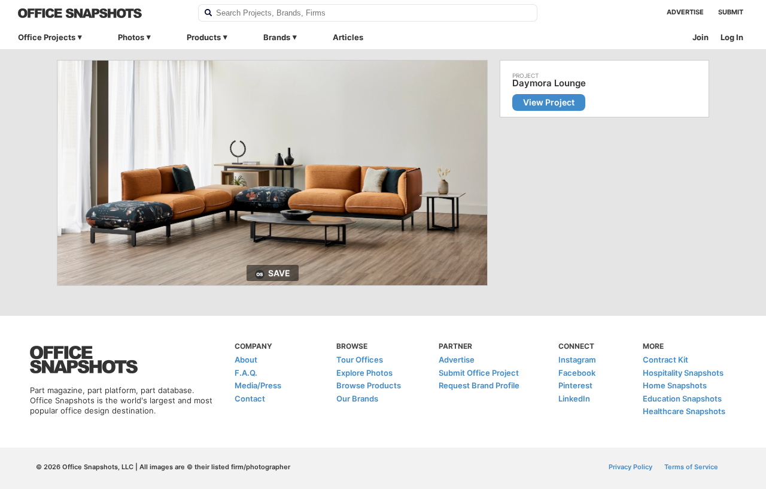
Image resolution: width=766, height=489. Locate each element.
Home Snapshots (675, 385)
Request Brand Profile (479, 385)
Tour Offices (359, 359)
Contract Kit (665, 359)
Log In (732, 37)
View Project (548, 102)
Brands (276, 37)
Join (700, 37)
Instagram (577, 359)
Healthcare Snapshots (684, 411)
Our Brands (357, 398)
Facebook (576, 373)
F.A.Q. (246, 373)
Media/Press (258, 385)
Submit (730, 12)
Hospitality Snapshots (683, 373)
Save (279, 273)
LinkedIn (574, 398)
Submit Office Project (479, 373)
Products (204, 37)
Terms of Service (691, 467)
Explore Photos (364, 373)
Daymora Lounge (549, 83)
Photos (131, 37)
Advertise (685, 12)
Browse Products (368, 385)
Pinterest (575, 385)
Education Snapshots (682, 398)
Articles (348, 37)
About (246, 359)
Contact (250, 398)
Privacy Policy (630, 467)
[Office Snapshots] (100, 13)
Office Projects (46, 37)
